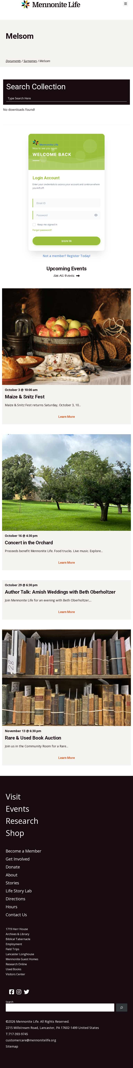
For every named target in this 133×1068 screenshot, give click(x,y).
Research (22, 820)
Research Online (16, 964)
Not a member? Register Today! (66, 256)
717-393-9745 (18, 1034)
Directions (15, 899)
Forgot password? (42, 230)
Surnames (30, 61)
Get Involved (18, 859)
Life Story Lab (19, 891)
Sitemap (12, 1046)
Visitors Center (15, 974)
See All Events (64, 276)
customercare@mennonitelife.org (31, 1040)
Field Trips (12, 949)
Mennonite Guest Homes (22, 959)
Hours (11, 906)
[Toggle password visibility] (96, 215)
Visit (13, 796)
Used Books (13, 969)
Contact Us (16, 914)
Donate (13, 867)
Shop (15, 833)
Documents (13, 61)
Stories (12, 883)
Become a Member (23, 851)
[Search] (121, 1007)
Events (17, 808)
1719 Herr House (17, 929)
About (11, 875)
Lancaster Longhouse (20, 954)
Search (9, 1001)
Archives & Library (17, 934)
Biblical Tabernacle (18, 939)
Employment (14, 944)
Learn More (66, 416)
